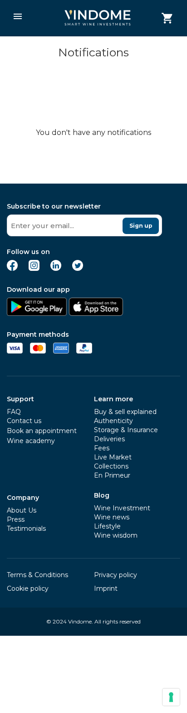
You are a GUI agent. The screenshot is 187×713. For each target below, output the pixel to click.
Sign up (141, 225)
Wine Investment (122, 508)
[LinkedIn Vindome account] (55, 268)
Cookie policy (28, 588)
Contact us (24, 421)
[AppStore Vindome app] (96, 313)
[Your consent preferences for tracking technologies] (171, 697)
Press (16, 519)
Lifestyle (107, 526)
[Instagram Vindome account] (34, 268)
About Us (21, 510)
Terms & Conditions (37, 575)
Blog (101, 495)
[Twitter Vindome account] (77, 268)
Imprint (106, 588)
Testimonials (26, 528)
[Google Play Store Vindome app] (37, 313)
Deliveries (109, 439)
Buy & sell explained (125, 412)
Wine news (111, 517)
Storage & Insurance (126, 430)
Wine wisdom (116, 535)
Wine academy (31, 441)
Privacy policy (115, 575)
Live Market (113, 457)
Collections (111, 466)
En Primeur (112, 475)
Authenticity (113, 421)
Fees (101, 448)
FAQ (14, 412)
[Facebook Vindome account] (12, 268)
